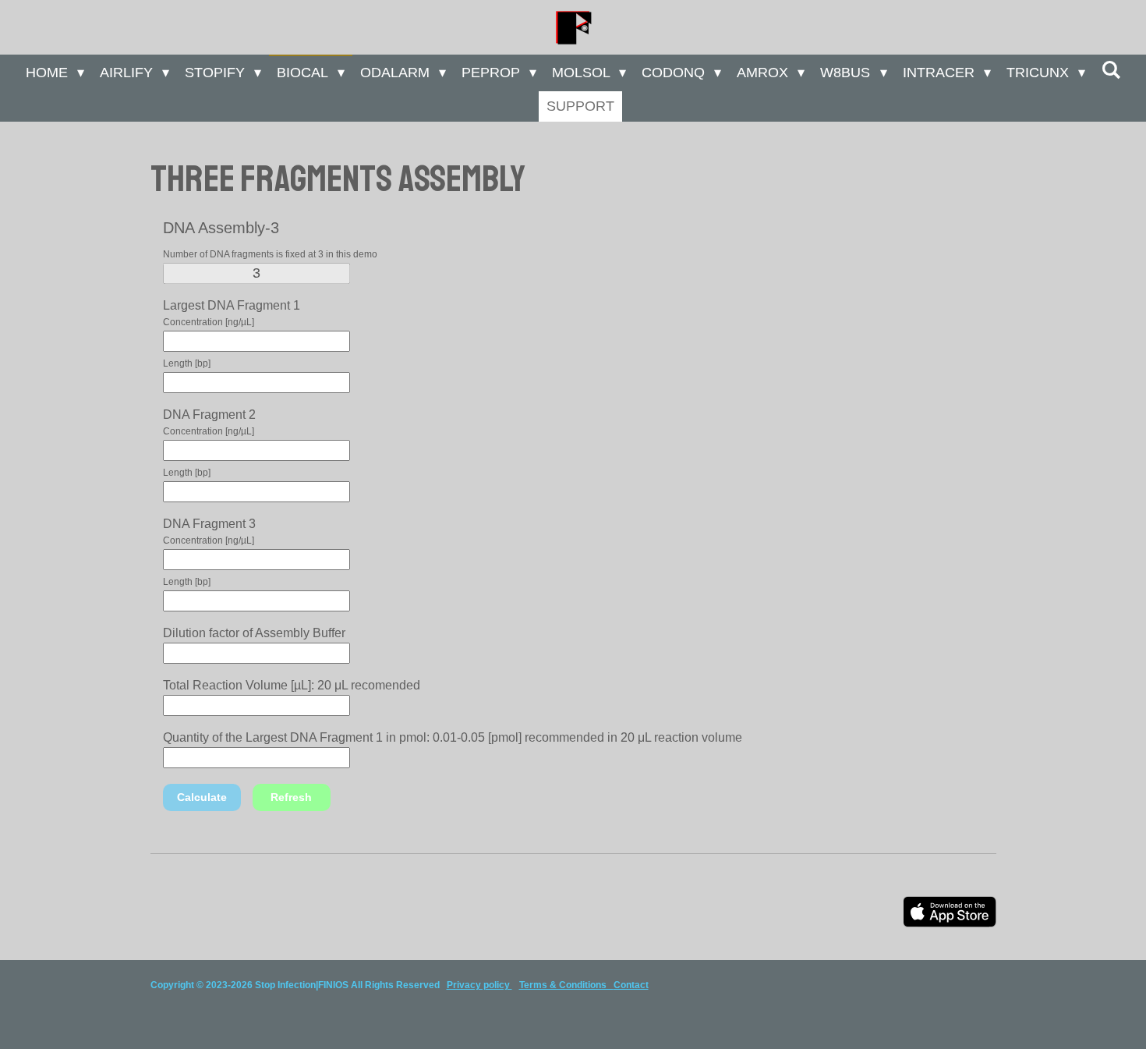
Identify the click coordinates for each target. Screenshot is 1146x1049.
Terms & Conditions (566, 985)
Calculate (202, 797)
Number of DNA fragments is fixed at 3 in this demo (270, 254)
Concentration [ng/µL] (208, 322)
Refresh (291, 797)
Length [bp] (186, 363)
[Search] (1110, 71)
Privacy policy (479, 985)
